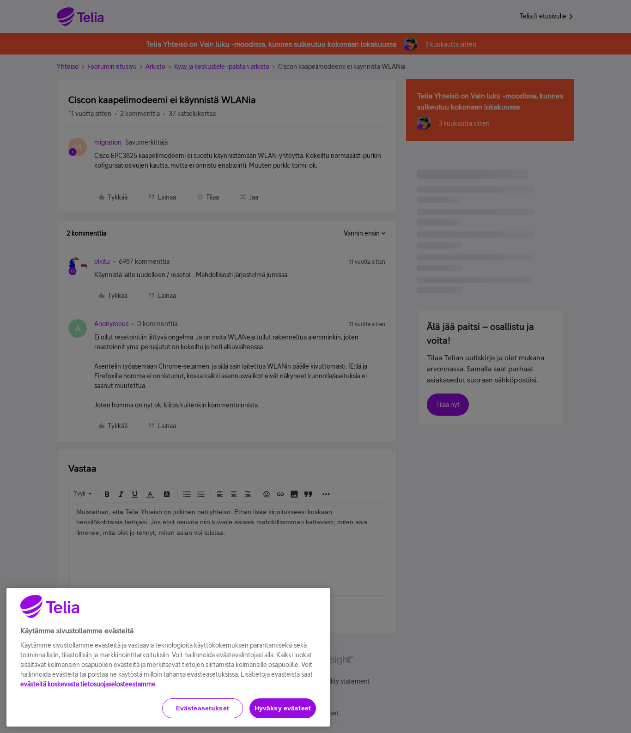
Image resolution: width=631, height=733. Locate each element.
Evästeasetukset (202, 708)
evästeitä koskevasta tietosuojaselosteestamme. (88, 684)
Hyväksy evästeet (283, 708)
